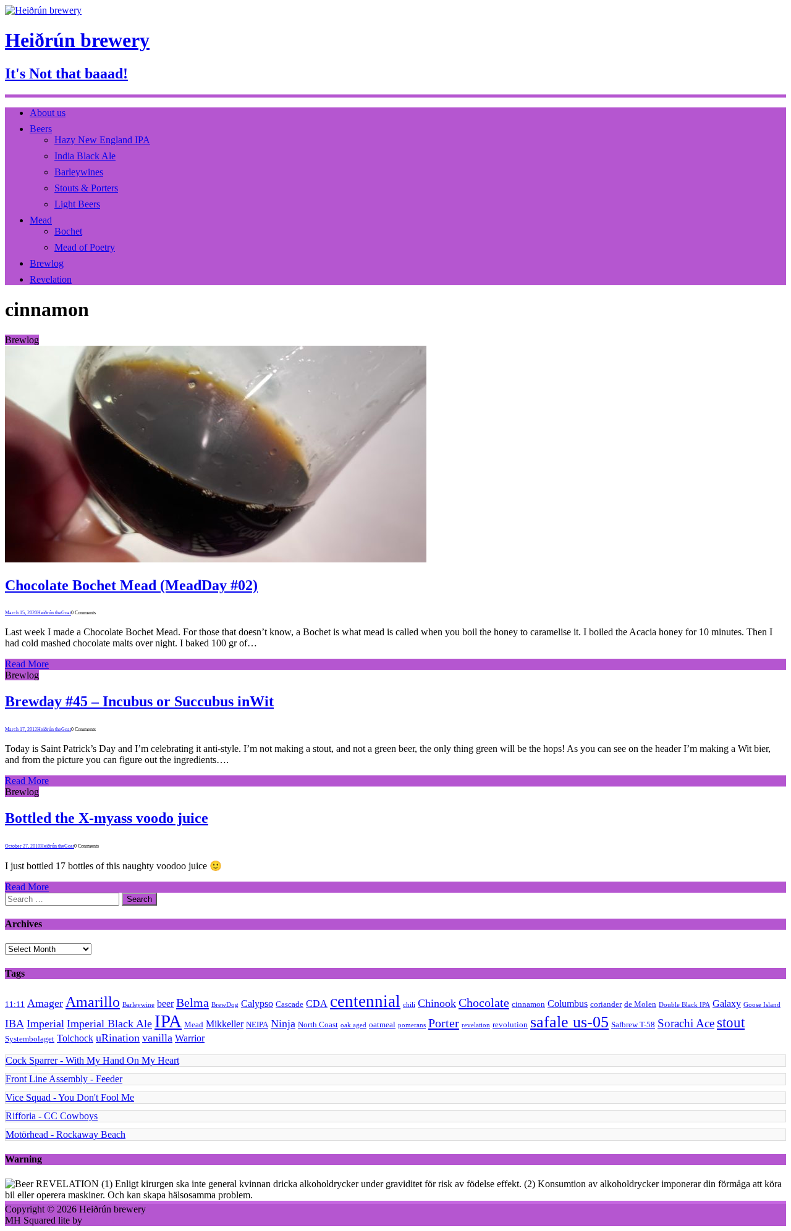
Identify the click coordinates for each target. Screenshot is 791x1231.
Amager (45, 1003)
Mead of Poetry (84, 247)
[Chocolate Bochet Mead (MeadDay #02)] (215, 559)
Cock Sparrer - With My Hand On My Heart (92, 1060)
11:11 (15, 1004)
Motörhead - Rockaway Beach (65, 1134)
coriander (606, 1004)
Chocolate (484, 1002)
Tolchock (75, 1038)
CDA (317, 1003)
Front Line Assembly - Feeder (64, 1079)
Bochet (68, 231)
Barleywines (78, 172)
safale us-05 (569, 1022)
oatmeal (382, 1024)
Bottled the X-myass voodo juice (106, 818)
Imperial (45, 1023)
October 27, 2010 (22, 846)
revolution (510, 1024)
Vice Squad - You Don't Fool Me (70, 1097)
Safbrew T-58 (633, 1024)
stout (731, 1022)
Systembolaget (29, 1038)
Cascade (289, 1004)
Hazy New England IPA (102, 140)
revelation (476, 1025)
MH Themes (109, 1220)
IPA (168, 1021)
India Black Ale (85, 156)
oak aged (353, 1025)
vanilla (157, 1038)
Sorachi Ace (686, 1023)
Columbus (568, 1003)
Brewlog (47, 263)
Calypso (257, 1003)
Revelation (51, 279)
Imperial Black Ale (109, 1023)
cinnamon (528, 1004)
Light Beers (77, 204)
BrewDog (225, 1004)
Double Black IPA (684, 1004)
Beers (41, 128)
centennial (365, 1001)
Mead (41, 220)
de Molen (640, 1004)
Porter (443, 1023)
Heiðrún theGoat (54, 613)
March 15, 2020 (21, 613)
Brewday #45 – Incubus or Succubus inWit (139, 701)
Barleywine (138, 1004)
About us (48, 112)
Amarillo (93, 1002)
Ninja (283, 1023)
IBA (14, 1023)
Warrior (190, 1038)
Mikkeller (224, 1024)
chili (409, 1004)
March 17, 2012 (21, 729)
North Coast (318, 1024)
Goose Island (761, 1004)
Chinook (437, 1003)
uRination (118, 1038)
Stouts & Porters (86, 188)
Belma (192, 1002)
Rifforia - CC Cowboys (52, 1116)
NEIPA (257, 1024)
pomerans (412, 1025)
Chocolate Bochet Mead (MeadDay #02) (131, 585)
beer (165, 1003)
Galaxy (727, 1003)
